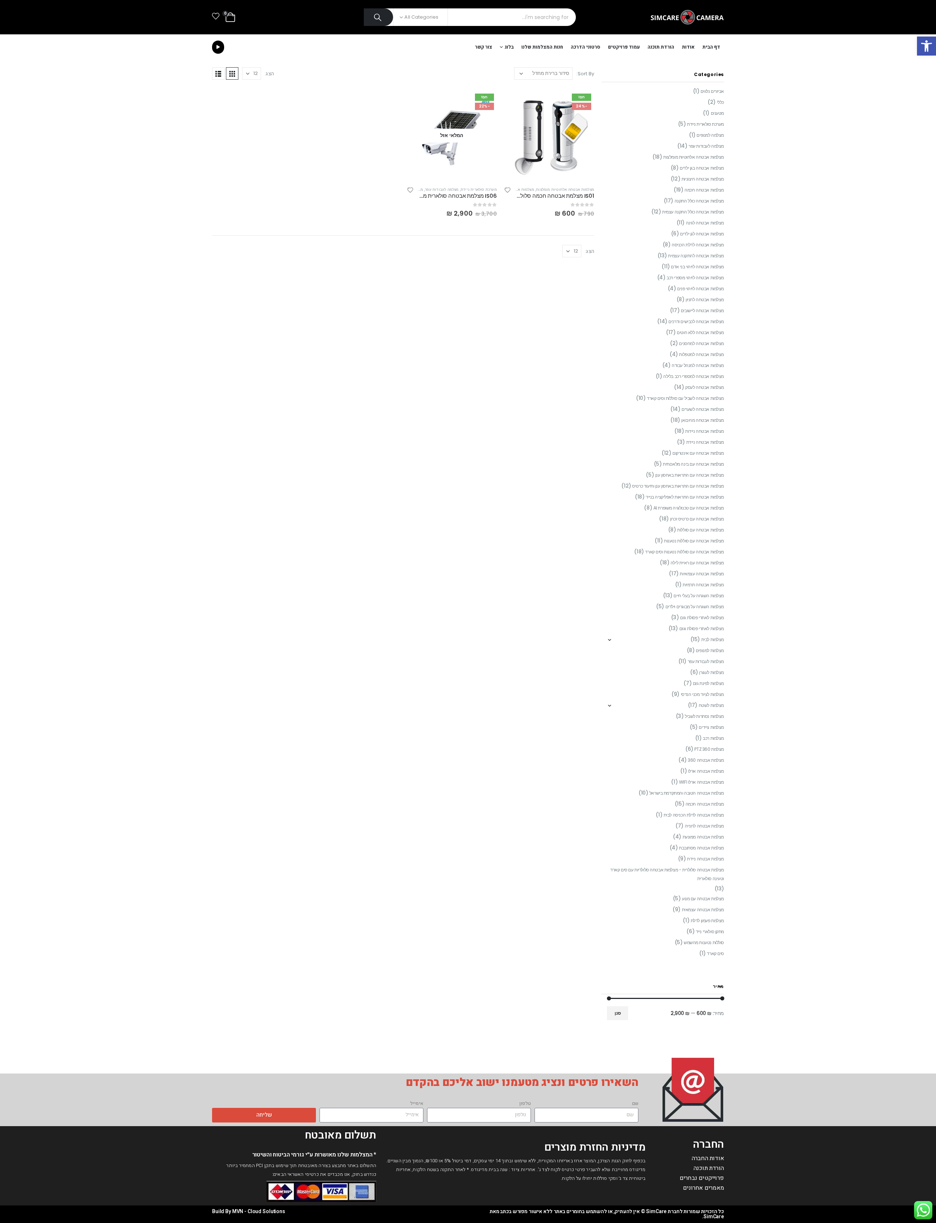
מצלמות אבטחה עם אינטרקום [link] (698, 453)
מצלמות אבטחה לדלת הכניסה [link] (698, 245)
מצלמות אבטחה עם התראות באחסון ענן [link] (689, 475)
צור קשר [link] (483, 46)
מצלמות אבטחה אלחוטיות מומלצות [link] (565, 189)
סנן (618, 1013)
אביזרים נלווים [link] (712, 91)
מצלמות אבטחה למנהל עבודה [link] (698, 365)
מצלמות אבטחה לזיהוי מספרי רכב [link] (695, 277)
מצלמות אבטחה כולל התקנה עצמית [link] (693, 212)
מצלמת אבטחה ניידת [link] (705, 859)
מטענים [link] (717, 113)
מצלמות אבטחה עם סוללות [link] (700, 530)
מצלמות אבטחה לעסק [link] (704, 387)
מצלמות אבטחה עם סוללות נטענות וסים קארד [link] (684, 552)
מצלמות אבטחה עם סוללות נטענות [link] (694, 541)
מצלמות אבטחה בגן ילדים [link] (702, 168)
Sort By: (585, 73)
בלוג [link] (509, 46)
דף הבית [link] (711, 46)
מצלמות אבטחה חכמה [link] (704, 190)
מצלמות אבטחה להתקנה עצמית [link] (696, 256)
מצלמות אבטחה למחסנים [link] (701, 343)
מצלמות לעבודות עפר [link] (706, 661)
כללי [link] (720, 102)
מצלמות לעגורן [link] (711, 672)
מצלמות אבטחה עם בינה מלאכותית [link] (693, 464)
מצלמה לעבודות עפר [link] (441, 189)
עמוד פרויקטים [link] (624, 46)
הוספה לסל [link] (516, 102)
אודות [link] (688, 46)
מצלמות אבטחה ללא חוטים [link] (700, 332)
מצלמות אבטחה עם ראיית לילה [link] (697, 563)
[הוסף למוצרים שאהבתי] (508, 191)
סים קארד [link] (715, 953)
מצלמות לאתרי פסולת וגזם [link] (701, 628)
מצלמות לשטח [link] (711, 705)
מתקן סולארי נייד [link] (710, 931)
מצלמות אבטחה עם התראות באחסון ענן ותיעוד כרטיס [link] (678, 486)
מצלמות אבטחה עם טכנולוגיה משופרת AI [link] (688, 508)
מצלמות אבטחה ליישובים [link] (702, 310)
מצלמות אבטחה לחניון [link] (705, 299)
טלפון (525, 1103)
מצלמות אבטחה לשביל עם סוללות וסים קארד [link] (685, 398)
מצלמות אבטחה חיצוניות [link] (703, 179)
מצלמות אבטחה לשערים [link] (703, 409)
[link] (926, 46)
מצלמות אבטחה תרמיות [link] (703, 585)
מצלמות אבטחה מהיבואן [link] (702, 420)
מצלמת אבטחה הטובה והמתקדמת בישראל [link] (686, 793)
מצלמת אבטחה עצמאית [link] (703, 909)
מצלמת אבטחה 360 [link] (706, 760)
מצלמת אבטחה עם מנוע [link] (703, 899)
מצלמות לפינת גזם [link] (708, 683)
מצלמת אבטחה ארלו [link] (706, 771)
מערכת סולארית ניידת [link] (479, 189)
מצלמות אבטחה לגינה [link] (705, 223)
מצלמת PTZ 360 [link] (709, 749)
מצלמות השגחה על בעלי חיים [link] (698, 595)
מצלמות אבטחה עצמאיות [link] (702, 574)
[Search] (378, 17)
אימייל (416, 1103)
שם (635, 1103)
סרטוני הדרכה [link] (585, 46)
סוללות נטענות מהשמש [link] (704, 942)
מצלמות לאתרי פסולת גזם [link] (702, 617)
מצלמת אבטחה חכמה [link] (705, 804)
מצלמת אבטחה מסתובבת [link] (701, 848)
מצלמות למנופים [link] (710, 650)
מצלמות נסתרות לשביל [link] (704, 716)
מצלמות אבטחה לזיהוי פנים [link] (700, 288)
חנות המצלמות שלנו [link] (542, 46)
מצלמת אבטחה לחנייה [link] (704, 826)
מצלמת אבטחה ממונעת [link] (703, 837)
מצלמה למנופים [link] (710, 135)
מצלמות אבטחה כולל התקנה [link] (699, 201)
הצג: (269, 73)
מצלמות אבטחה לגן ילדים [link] (702, 234)
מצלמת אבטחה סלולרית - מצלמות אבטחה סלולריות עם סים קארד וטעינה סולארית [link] (667, 874)
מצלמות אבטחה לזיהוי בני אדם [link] (697, 267)
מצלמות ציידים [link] (711, 727)
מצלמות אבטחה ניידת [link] (705, 442)
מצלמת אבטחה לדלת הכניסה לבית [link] (694, 815)
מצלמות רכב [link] (713, 738)
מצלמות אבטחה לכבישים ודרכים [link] (696, 321)
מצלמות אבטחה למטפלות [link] (701, 354)
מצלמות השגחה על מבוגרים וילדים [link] (694, 606)
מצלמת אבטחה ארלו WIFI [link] (701, 782)
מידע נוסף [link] (419, 102)
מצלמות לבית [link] (712, 639)
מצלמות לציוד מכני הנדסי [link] (702, 694)
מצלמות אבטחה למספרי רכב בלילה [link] (693, 376)
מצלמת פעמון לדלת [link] (707, 920)
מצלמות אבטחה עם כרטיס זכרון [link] (697, 519)
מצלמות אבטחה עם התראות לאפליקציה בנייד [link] (685, 497)
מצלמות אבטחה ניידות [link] (704, 431)
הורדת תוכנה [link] (661, 46)
